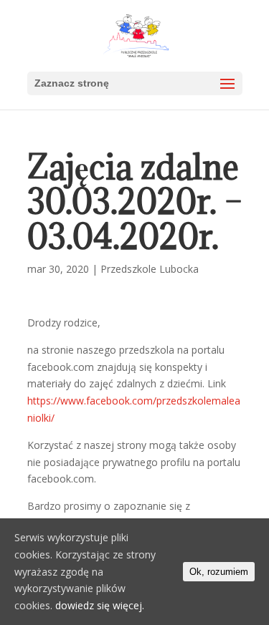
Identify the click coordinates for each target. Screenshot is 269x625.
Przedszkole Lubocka (149, 269)
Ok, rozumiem (218, 571)
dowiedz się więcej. (99, 605)
